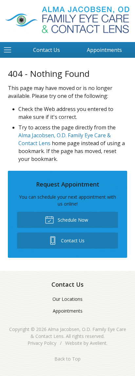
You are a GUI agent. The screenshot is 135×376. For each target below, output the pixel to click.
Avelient (98, 343)
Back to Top (67, 359)
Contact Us (46, 50)
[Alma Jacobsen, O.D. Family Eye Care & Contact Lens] (67, 20)
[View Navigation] (10, 50)
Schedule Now (72, 220)
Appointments (68, 311)
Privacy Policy (42, 343)
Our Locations (67, 299)
